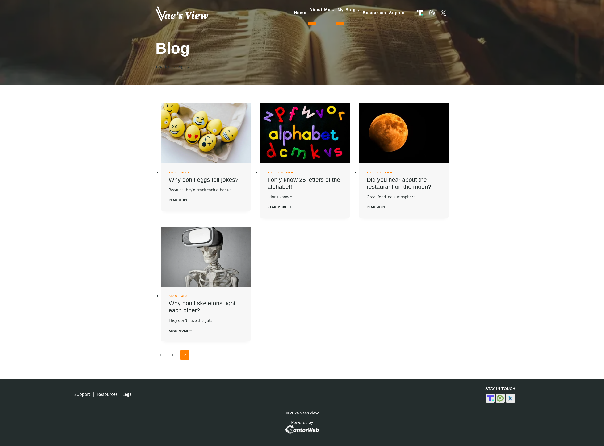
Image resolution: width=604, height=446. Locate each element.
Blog (173, 172)
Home (300, 13)
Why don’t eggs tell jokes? (204, 179)
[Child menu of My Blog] (340, 23)
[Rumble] (431, 13)
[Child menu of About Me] (312, 23)
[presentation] (206, 133)
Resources (374, 13)
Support (398, 13)
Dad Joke (285, 172)
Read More (181, 200)
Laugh (185, 172)
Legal (127, 394)
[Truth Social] (420, 13)
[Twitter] (510, 398)
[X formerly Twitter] (443, 13)
